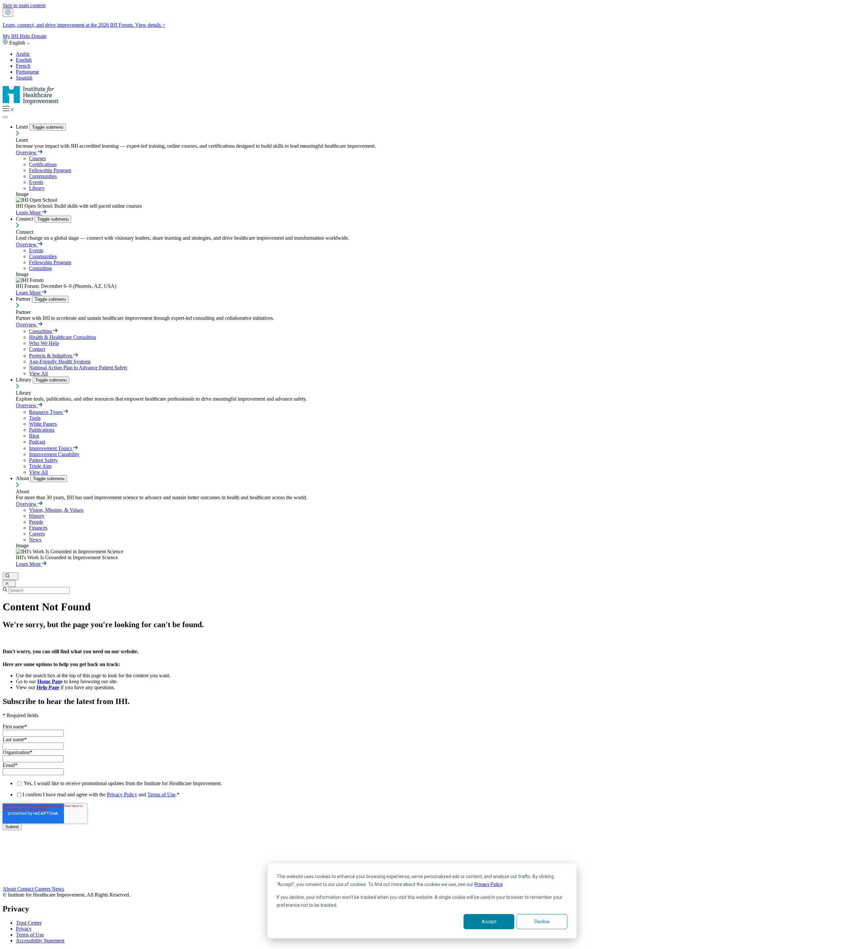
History (37, 516)
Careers (37, 533)
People (36, 522)
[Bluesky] (422, 862)
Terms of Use (161, 794)
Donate (38, 36)
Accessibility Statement (40, 940)
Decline (542, 921)
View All (38, 373)
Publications (41, 430)
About (23, 478)
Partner (24, 299)
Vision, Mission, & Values (56, 510)
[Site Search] (10, 576)
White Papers (43, 424)
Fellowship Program (50, 170)
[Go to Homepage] (31, 103)
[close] (8, 13)
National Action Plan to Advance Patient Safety (78, 367)
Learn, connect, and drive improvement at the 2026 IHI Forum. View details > (84, 25)
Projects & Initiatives (51, 355)
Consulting (40, 268)
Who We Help (44, 343)
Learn (22, 127)
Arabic (23, 54)
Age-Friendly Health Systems (60, 361)
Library (37, 188)
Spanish (24, 77)
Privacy (24, 929)
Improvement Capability (54, 454)
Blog (34, 436)
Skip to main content (24, 5)
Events (36, 182)
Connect (25, 219)
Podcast (37, 441)
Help (25, 36)
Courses (37, 158)
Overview (27, 152)
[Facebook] (422, 855)
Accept (489, 921)
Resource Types (46, 412)
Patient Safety (43, 460)
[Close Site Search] (9, 583)
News (35, 539)
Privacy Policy (488, 884)
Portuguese (27, 72)
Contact (37, 349)
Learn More (29, 212)
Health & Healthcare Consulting (62, 337)
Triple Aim (40, 466)
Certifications (43, 164)
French (23, 66)
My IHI (11, 36)
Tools (35, 418)
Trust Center (29, 923)
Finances (38, 528)
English (24, 60)
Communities (43, 176)
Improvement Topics (51, 448)
